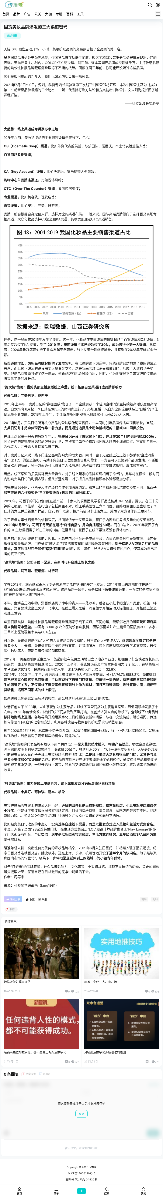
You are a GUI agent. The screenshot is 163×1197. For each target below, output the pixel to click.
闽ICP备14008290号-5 (81, 1173)
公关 (37, 14)
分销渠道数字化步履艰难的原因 (105, 1052)
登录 (81, 1114)
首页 (6, 14)
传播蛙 (92, 1167)
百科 (69, 14)
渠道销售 (12, 35)
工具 (80, 14)
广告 (27, 14)
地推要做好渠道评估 (17, 982)
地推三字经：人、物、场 (100, 982)
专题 (59, 14)
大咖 (48, 14)
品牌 (16, 14)
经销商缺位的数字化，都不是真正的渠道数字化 (35, 1052)
